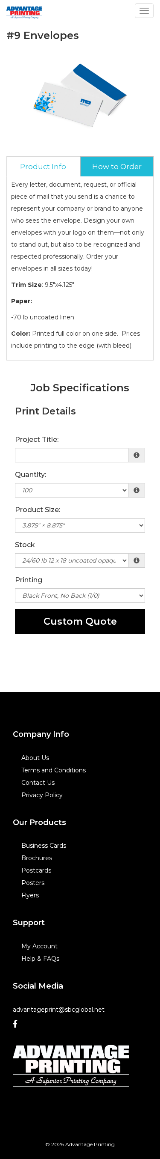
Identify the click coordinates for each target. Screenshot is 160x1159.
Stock (25, 545)
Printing (28, 580)
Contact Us (38, 783)
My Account (39, 946)
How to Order (117, 166)
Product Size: (37, 510)
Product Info (43, 166)
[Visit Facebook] (18, 1024)
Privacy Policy (42, 795)
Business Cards (43, 845)
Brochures (36, 858)
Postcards (36, 870)
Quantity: (30, 475)
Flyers (30, 895)
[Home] (71, 1066)
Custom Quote (80, 621)
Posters (32, 883)
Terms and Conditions (53, 770)
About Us (35, 758)
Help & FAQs (40, 958)
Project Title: (36, 439)
